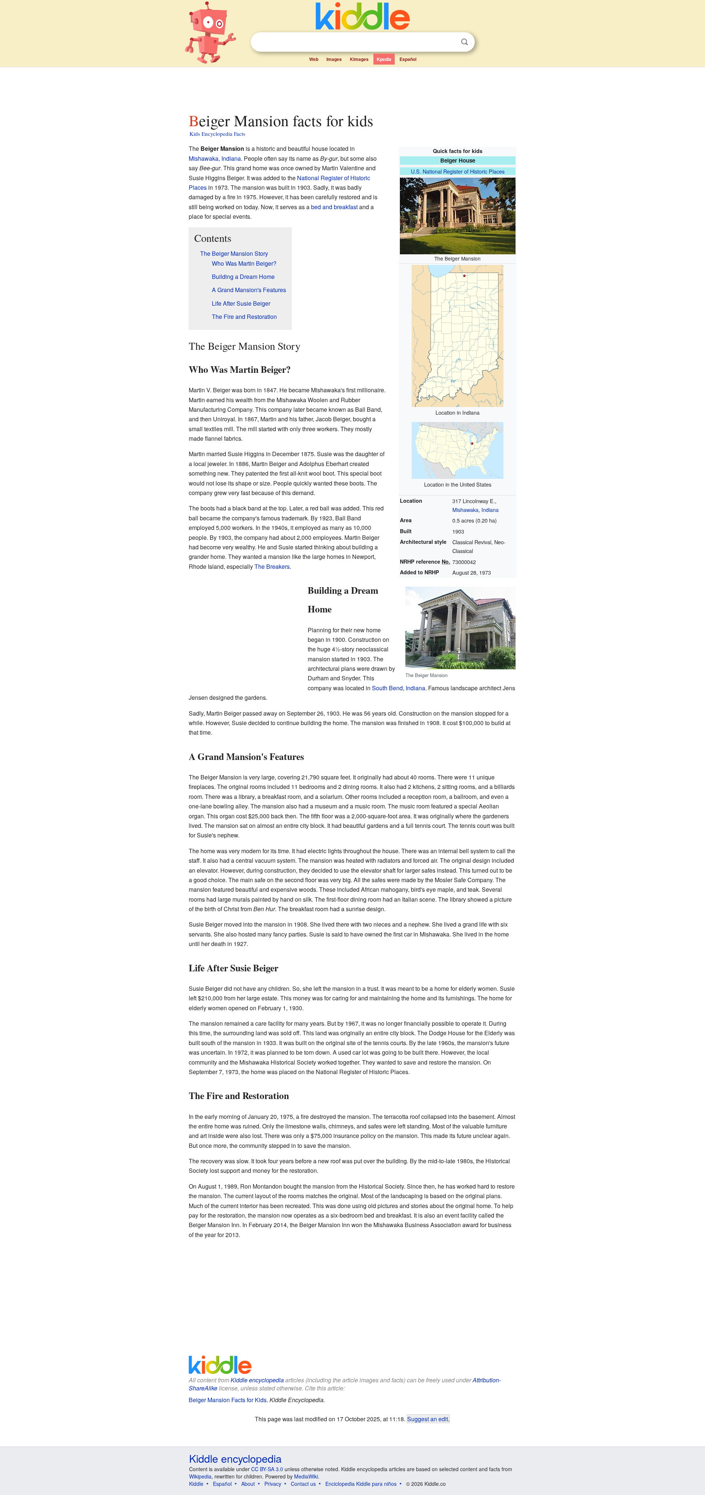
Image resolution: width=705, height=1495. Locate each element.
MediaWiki (306, 1476)
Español (408, 59)
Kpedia (384, 59)
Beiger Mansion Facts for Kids (228, 1400)
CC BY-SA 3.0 (267, 1469)
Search (464, 42)
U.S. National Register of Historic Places (458, 171)
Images (334, 59)
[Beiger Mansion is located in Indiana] (457, 335)
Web (313, 59)
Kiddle (196, 1483)
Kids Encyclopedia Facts (217, 133)
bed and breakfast (334, 207)
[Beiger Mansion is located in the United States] (457, 450)
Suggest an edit (427, 1419)
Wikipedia (200, 1476)
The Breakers (272, 566)
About (248, 1483)
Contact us (303, 1483)
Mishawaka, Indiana (475, 509)
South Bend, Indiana (398, 688)
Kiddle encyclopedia (257, 1380)
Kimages (359, 59)
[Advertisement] (352, 88)
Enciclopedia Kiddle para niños (361, 1483)
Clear (449, 42)
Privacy (272, 1483)
